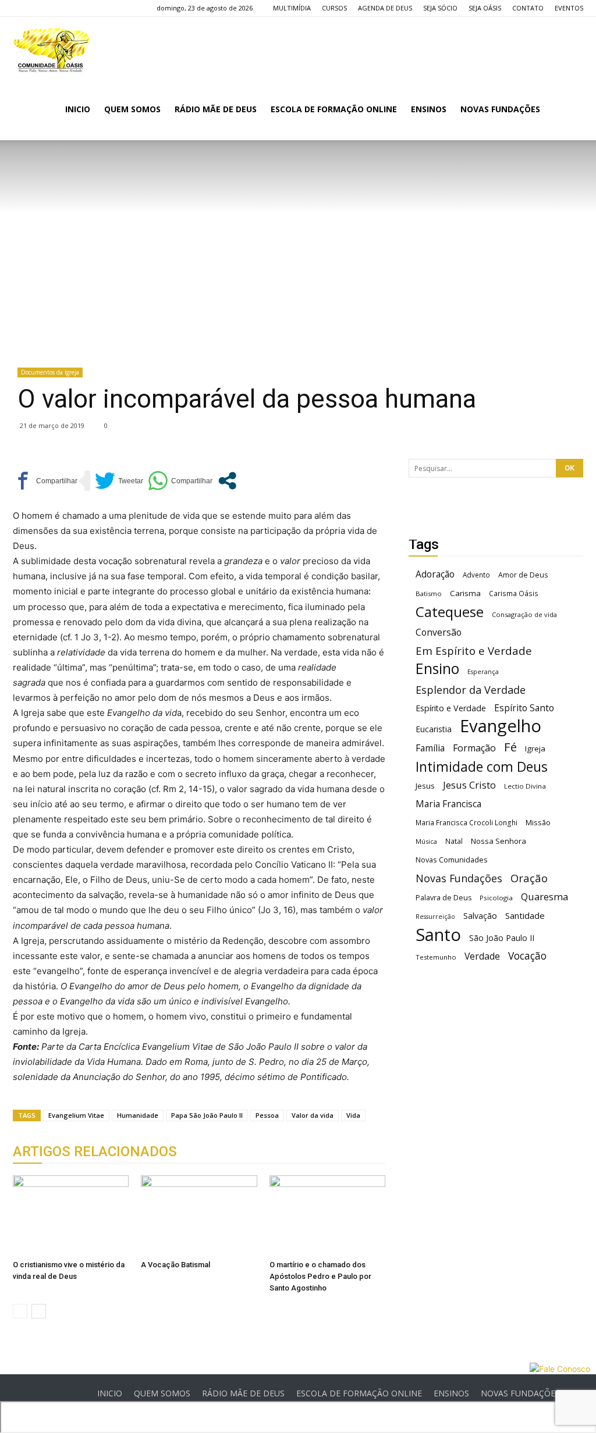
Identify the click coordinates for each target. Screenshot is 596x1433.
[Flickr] (40, 8)
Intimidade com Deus (482, 767)
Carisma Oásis (513, 593)
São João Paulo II (501, 937)
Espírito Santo (524, 708)
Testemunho (436, 957)
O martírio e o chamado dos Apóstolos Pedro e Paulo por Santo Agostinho (320, 1276)
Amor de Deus (523, 575)
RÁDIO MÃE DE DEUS (216, 109)
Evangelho (500, 726)
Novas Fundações (459, 878)
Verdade (482, 956)
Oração (529, 878)
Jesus (425, 785)
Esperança (483, 672)
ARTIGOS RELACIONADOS (95, 1151)
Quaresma (544, 896)
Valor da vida (313, 1115)
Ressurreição (435, 916)
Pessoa (267, 1115)
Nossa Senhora (498, 841)
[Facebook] (21, 8)
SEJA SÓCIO (440, 7)
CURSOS (334, 7)
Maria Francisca (448, 804)
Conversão (439, 632)
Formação (474, 748)
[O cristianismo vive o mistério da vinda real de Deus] (71, 1215)
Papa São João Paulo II (207, 1115)
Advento (476, 574)
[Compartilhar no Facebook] (45, 480)
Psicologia (496, 897)
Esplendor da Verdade (471, 690)
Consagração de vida (524, 614)
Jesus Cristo (469, 785)
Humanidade (137, 1115)
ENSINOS (428, 109)
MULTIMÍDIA (292, 7)
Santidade (525, 915)
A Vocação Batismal (175, 1264)
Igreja (535, 748)
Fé (510, 747)
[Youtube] (79, 8)
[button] (569, 110)
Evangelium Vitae (76, 1115)
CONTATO (528, 7)
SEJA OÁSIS (485, 7)
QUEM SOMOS (132, 109)
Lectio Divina (525, 786)
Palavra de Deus (443, 898)
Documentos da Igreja (50, 372)
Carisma (465, 593)
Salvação (480, 915)
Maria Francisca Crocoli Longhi (466, 823)
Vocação (527, 956)
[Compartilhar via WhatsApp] (180, 480)
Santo (438, 935)
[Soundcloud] (60, 8)
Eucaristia (434, 729)
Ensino (437, 668)
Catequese (450, 611)
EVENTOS (569, 7)
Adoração (435, 574)
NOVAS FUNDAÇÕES (500, 109)
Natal (454, 841)
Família (430, 748)
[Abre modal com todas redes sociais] (227, 480)
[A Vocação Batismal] (199, 1215)
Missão (538, 823)
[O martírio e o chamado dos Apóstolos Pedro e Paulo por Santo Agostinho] (327, 1215)
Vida (353, 1115)
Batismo (429, 593)
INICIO (77, 109)
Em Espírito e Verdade (474, 650)
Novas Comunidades (452, 860)
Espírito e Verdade (451, 708)
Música (426, 841)
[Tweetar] (119, 480)
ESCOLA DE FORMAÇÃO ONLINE (334, 109)
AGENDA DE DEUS (385, 7)
